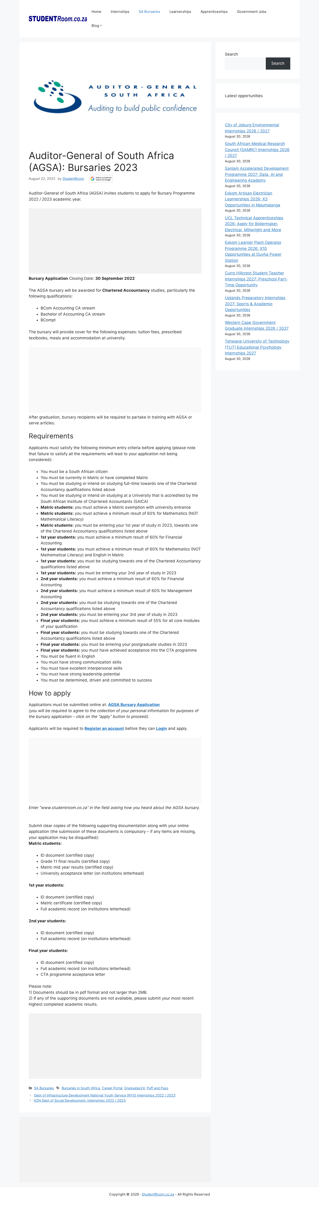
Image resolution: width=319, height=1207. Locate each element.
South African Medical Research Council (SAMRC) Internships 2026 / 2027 (257, 149)
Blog (95, 25)
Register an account (104, 728)
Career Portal (112, 1088)
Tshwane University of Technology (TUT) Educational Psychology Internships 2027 (257, 347)
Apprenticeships (214, 11)
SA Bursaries (149, 11)
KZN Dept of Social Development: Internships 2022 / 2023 (80, 1100)
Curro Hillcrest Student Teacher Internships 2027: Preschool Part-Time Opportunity (256, 279)
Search (231, 54)
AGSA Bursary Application (134, 704)
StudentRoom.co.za (158, 1194)
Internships (120, 11)
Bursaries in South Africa (81, 1088)
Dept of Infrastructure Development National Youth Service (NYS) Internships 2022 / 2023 (104, 1095)
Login (161, 728)
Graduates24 (134, 1088)
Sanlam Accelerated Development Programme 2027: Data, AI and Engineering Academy (257, 174)
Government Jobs (251, 11)
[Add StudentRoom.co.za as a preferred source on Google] (101, 178)
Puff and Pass (157, 1088)
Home (96, 11)
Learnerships (180, 11)
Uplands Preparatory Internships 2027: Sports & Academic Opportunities (255, 303)
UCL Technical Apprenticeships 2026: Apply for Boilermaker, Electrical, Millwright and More (254, 224)
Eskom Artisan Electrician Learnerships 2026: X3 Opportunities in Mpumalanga (252, 199)
